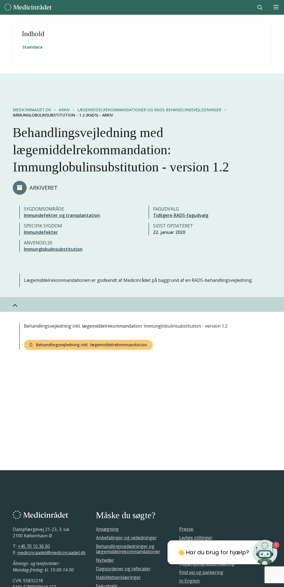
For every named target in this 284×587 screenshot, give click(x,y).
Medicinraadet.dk (32, 110)
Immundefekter (41, 232)
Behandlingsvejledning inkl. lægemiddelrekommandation (91, 344)
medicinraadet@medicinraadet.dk (51, 553)
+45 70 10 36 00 (34, 546)
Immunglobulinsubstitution (53, 249)
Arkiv (64, 110)
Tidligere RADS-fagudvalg (180, 215)
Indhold (33, 34)
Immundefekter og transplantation (62, 215)
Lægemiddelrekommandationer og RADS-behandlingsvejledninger (149, 110)
